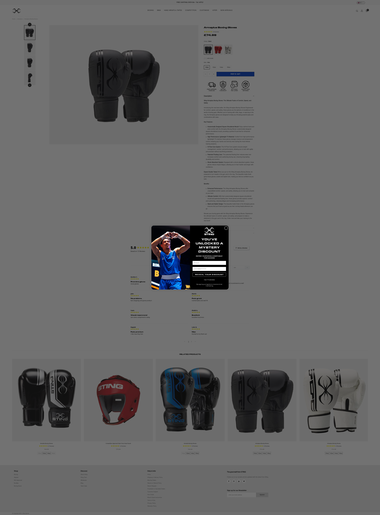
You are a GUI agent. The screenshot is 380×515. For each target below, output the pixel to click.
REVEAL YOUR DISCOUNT (209, 274)
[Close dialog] (226, 228)
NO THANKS (209, 280)
